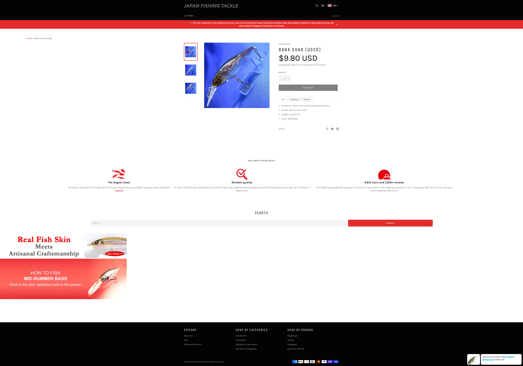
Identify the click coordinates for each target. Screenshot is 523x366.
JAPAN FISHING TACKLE (199, 362)
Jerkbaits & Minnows (246, 344)
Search (390, 223)
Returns (307, 99)
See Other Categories (246, 348)
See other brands (295, 348)
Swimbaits (241, 340)
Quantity (282, 72)
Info (283, 99)
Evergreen (292, 344)
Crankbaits (241, 335)
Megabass (292, 335)
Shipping (294, 99)
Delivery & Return (193, 344)
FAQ (185, 340)
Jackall (290, 340)
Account (335, 16)
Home (29, 38)
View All (119, 190)
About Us (188, 335)
